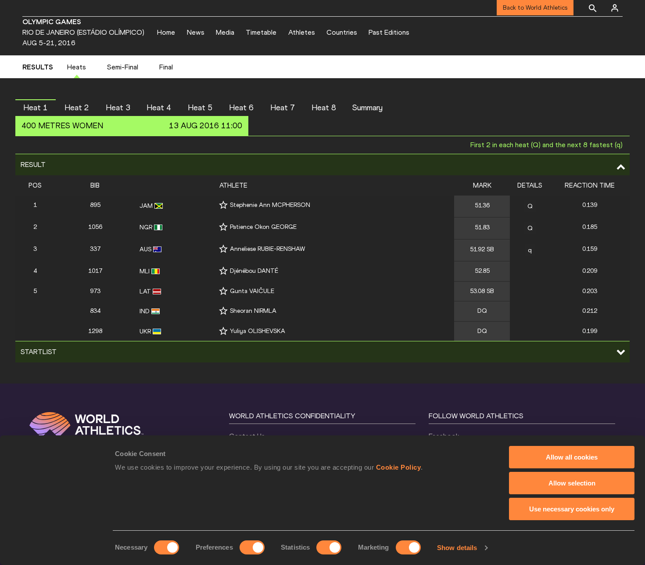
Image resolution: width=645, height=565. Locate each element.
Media (225, 32)
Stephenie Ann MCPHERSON (270, 205)
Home (166, 32)
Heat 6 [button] (241, 107)
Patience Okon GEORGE (263, 227)
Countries (341, 32)
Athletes (301, 32)
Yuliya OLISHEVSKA (257, 331)
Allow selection (571, 483)
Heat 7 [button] (282, 107)
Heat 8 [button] (324, 107)
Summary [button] (367, 107)
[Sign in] (615, 8)
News (195, 32)
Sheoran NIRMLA (253, 311)
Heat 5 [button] (200, 107)
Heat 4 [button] (159, 107)
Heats (76, 67)
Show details (457, 547)
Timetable (261, 32)
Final (166, 67)
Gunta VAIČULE (252, 291)
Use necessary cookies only (571, 509)
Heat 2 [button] (76, 107)
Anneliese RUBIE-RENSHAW (267, 249)
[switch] (252, 547)
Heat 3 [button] (118, 107)
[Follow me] (223, 205)
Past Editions (389, 32)
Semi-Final (122, 67)
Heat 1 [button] (35, 107)
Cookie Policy (398, 467)
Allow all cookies (572, 457)
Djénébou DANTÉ (254, 271)
